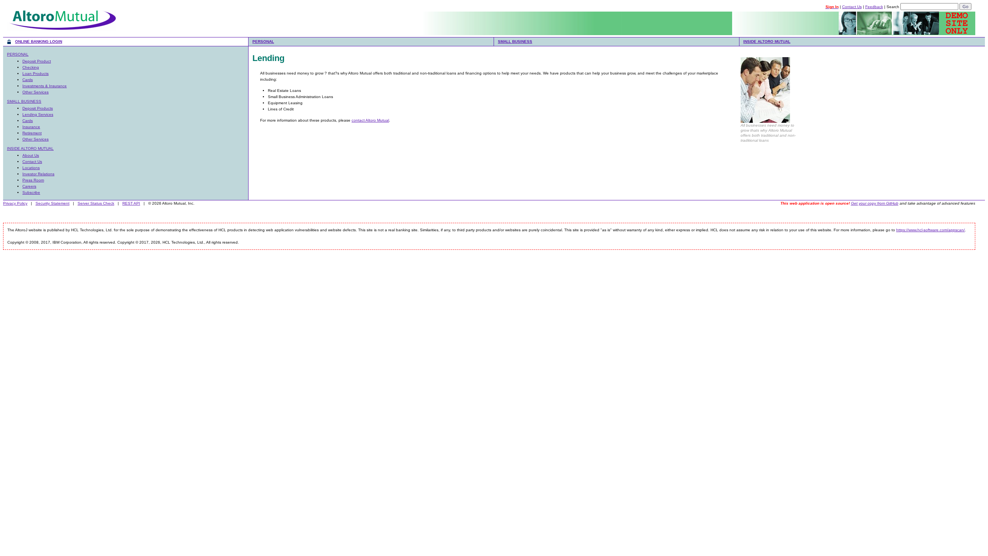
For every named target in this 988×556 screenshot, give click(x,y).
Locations (31, 168)
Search (892, 7)
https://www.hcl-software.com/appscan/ (930, 230)
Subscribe (31, 192)
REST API (131, 203)
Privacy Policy (15, 203)
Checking (30, 67)
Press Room (33, 180)
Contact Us (852, 7)
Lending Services (37, 114)
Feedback (874, 7)
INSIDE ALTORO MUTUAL (766, 41)
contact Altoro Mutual (370, 120)
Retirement (32, 133)
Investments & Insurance (44, 86)
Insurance (31, 127)
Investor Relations (38, 174)
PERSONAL (263, 41)
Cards (27, 80)
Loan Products (35, 73)
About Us (30, 155)
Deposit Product (36, 61)
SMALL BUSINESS (515, 41)
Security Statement (52, 203)
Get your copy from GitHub (874, 203)
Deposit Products (37, 108)
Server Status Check (96, 203)
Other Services (35, 92)
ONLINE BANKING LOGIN (38, 41)
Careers (29, 186)
